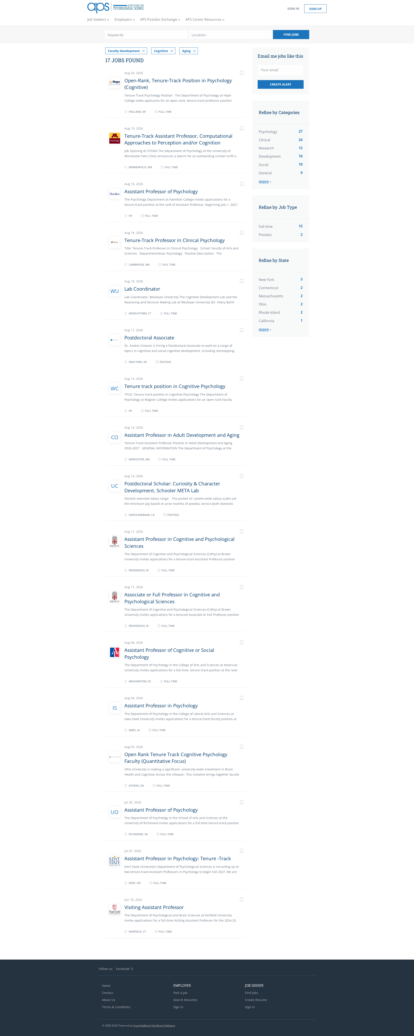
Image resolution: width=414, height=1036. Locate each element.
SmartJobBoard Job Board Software (154, 1025)
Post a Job (180, 993)
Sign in (293, 8)
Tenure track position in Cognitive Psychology (174, 386)
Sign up (315, 9)
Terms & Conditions (116, 1007)
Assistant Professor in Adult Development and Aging (181, 435)
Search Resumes (185, 1000)
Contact (107, 993)
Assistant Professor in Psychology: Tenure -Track (177, 858)
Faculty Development (124, 51)
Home (106, 986)
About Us (108, 1000)
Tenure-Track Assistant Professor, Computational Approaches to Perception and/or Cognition (178, 139)
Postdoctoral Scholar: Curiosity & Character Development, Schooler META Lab (172, 486)
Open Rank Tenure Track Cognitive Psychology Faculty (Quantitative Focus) (175, 757)
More (264, 181)
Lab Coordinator (142, 288)
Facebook (122, 969)
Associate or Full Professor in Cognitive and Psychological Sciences (172, 597)
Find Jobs (291, 34)
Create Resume (256, 1000)
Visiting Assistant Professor (154, 907)
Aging (186, 51)
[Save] (237, 73)
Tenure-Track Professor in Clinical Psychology (174, 240)
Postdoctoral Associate (149, 337)
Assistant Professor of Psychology (161, 191)
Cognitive (161, 51)
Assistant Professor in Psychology (161, 705)
